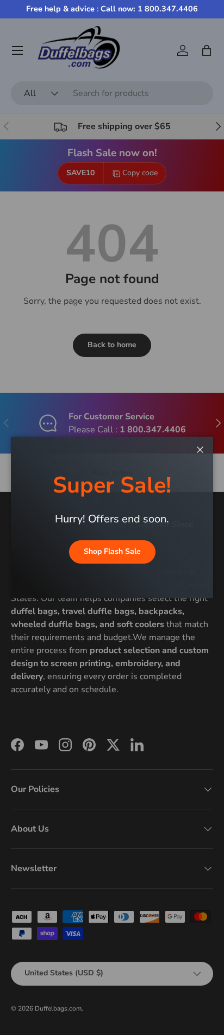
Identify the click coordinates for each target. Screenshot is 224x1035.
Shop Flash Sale (112, 551)
